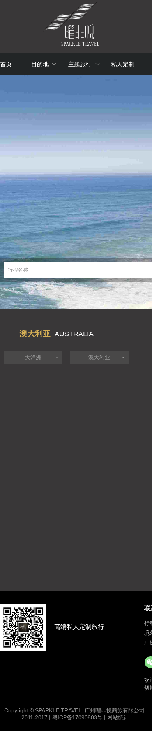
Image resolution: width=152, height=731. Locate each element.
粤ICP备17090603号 (77, 717)
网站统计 (118, 717)
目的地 (40, 64)
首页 (6, 64)
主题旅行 (80, 64)
